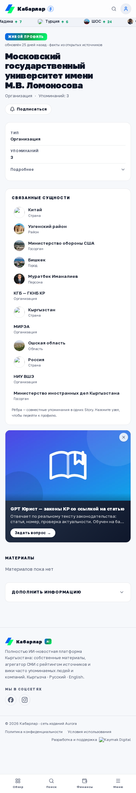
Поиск (51, 787)
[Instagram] (24, 700)
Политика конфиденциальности (34, 732)
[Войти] (126, 9)
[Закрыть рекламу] (123, 437)
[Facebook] (10, 700)
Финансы (85, 787)
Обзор (18, 787)
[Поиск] (114, 9)
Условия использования (89, 732)
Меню (118, 787)
